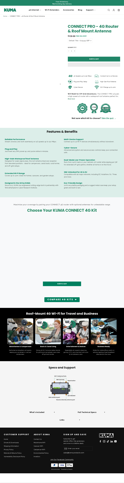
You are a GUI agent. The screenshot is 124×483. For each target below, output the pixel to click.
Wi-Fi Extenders (52, 10)
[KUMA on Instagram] (104, 441)
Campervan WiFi (39, 449)
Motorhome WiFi (39, 442)
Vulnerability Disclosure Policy (14, 456)
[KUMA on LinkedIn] (112, 441)
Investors (37, 456)
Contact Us (38, 439)
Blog (80, 10)
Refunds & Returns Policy (13, 453)
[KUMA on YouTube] (115, 441)
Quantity (72, 47)
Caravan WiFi (38, 446)
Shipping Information (11, 446)
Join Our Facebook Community (62, 460)
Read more (71, 99)
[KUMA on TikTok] (108, 441)
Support (90, 10)
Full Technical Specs (87, 412)
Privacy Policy (9, 449)
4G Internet (34, 10)
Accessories (68, 10)
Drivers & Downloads (11, 442)
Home (5, 16)
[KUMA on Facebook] (100, 441)
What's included (36, 412)
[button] (94, 64)
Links (62, 420)
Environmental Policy (41, 453)
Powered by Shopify (66, 469)
